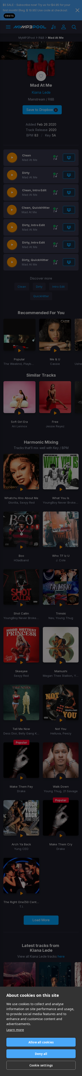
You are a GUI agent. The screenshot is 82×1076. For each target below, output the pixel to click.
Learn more (15, 1030)
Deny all (41, 1054)
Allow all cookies (41, 1042)
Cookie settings (41, 1065)
